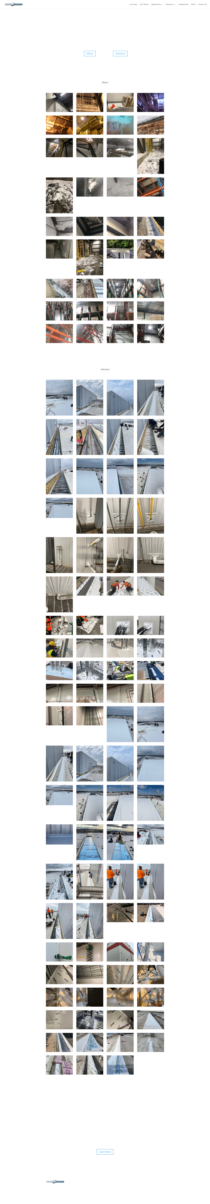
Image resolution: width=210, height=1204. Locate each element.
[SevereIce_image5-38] (120, 297)
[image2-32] (89, 275)
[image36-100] (89, 157)
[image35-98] (120, 157)
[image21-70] (120, 494)
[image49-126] (59, 634)
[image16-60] (89, 533)
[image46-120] (150, 634)
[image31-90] (59, 415)
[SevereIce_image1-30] (89, 342)
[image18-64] (59, 844)
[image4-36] (120, 235)
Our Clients (144, 4)
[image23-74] (59, 494)
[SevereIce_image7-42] (150, 297)
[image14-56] (150, 533)
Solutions (120, 53)
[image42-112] (150, 111)
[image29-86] (59, 297)
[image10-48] (150, 572)
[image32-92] (89, 196)
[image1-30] (59, 258)
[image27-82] (59, 454)
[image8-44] (150, 196)
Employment (183, 4)
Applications (156, 4)
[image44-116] (89, 111)
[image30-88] (89, 415)
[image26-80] (89, 454)
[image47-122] (120, 634)
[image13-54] (150, 235)
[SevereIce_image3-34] (120, 320)
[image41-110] (59, 134)
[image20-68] (150, 494)
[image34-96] (150, 173)
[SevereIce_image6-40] (59, 320)
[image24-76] (150, 454)
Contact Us (202, 4)
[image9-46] (59, 612)
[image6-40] (59, 235)
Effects (89, 53)
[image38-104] (150, 134)
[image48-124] (89, 634)
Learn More (105, 1151)
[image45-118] (59, 111)
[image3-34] (120, 258)
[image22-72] (89, 494)
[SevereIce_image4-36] (150, 320)
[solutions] (120, 454)
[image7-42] (120, 196)
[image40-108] (89, 134)
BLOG (193, 4)
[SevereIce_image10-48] (120, 342)
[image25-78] (120, 781)
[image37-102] (59, 157)
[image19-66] (150, 820)
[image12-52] (89, 572)
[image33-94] (59, 213)
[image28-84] (150, 415)
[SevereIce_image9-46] (150, 342)
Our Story (133, 4)
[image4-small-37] (120, 899)
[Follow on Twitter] (52, 1188)
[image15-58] (120, 533)
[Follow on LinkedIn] (47, 1188)
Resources (170, 4)
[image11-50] (120, 572)
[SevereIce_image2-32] (59, 342)
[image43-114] (120, 111)
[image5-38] (89, 235)
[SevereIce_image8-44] (89, 320)
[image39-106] (120, 134)
